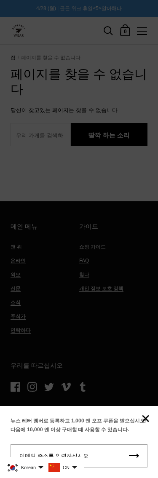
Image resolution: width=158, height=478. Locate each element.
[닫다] (145, 419)
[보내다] (134, 455)
